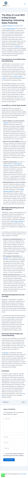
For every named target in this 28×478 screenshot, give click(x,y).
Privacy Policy (22, 474)
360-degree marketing (17, 221)
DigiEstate (5, 352)
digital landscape (11, 28)
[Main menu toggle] (25, 3)
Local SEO (17, 46)
